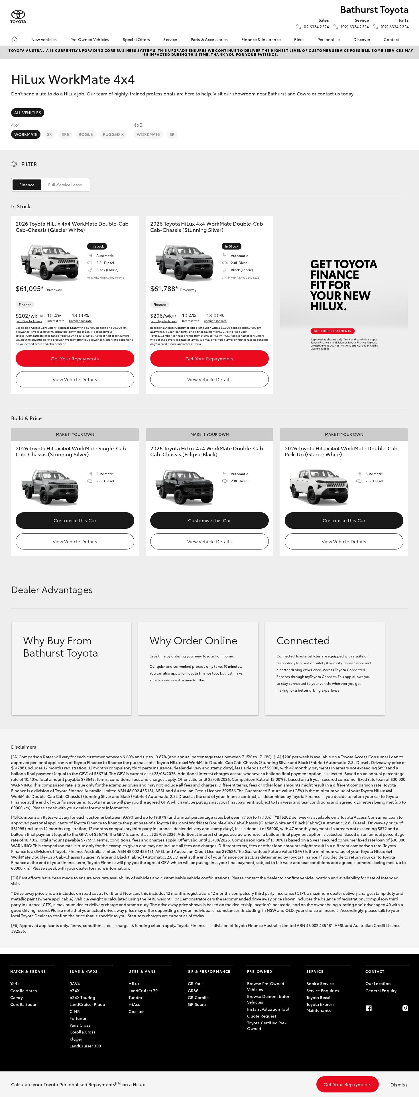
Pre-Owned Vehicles (89, 39)
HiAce (134, 1004)
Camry (16, 997)
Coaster (136, 1011)
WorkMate (25, 134)
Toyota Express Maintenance (320, 1007)
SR (49, 134)
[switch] (50, 184)
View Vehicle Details (75, 379)
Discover (361, 39)
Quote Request (261, 1016)
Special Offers (136, 39)
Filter (29, 163)
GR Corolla (198, 997)
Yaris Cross (80, 1025)
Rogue (86, 134)
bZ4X (75, 990)
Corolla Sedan (24, 1004)
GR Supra (197, 1004)
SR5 (65, 134)
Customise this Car (75, 520)
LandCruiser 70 (143, 990)
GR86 (193, 990)
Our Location (378, 983)
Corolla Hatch (23, 990)
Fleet (299, 39)
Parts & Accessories (209, 39)
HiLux (134, 983)
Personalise (329, 39)
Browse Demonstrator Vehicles (268, 999)
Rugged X (113, 134)
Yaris (14, 983)
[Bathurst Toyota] (18, 16)
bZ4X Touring (82, 997)
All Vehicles (27, 112)
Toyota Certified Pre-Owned (266, 1025)
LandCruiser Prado (87, 1004)
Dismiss (399, 1084)
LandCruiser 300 (85, 1046)
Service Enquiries (322, 990)
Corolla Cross (83, 1032)
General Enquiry (380, 990)
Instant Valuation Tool (268, 1009)
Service (170, 39)
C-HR (75, 1011)
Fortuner (78, 1018)
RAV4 (75, 983)
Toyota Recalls (320, 997)
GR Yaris (196, 983)
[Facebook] (368, 1008)
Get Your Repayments (75, 358)
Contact (391, 39)
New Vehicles (44, 39)
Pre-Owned (259, 971)
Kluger (76, 1039)
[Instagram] (405, 1008)
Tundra (135, 997)
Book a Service (320, 983)
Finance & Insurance (261, 39)
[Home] (14, 39)
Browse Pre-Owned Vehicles (265, 986)
